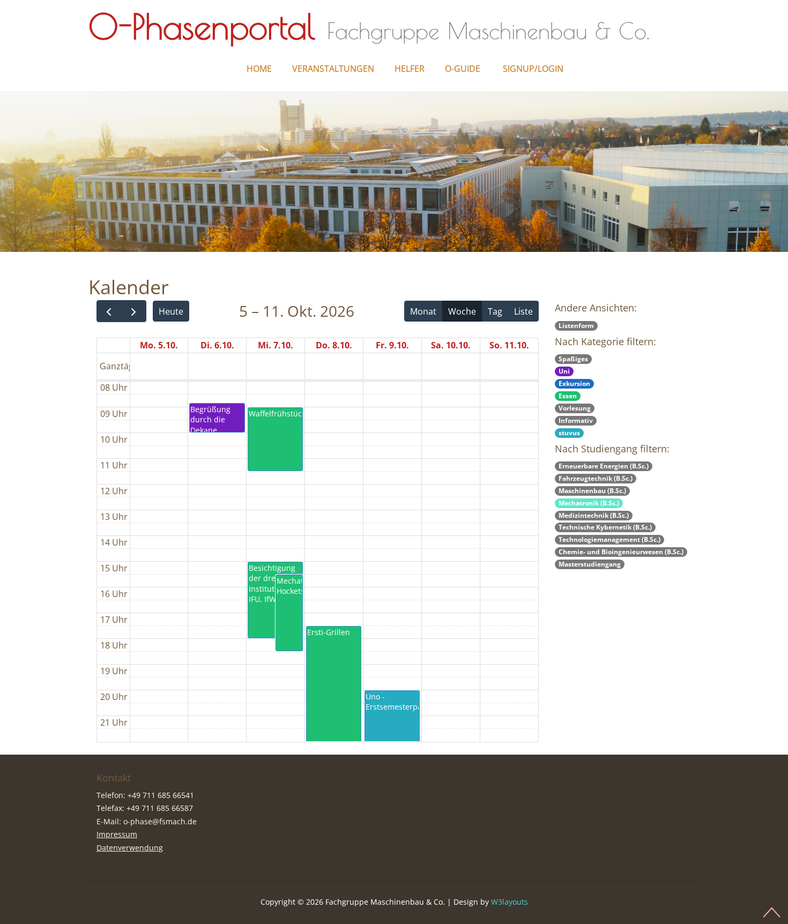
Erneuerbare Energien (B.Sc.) (604, 466)
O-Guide (462, 68)
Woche (462, 311)
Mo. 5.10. (159, 345)
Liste (523, 311)
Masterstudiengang (590, 564)
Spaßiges (573, 358)
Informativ (576, 420)
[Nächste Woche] (133, 311)
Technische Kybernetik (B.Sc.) (605, 527)
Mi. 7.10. (275, 345)
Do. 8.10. (334, 345)
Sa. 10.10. (451, 345)
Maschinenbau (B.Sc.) (592, 490)
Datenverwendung (129, 848)
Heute (171, 311)
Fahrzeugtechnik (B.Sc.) (596, 478)
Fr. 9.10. (392, 345)
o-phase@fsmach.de (160, 821)
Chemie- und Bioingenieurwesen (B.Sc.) (621, 551)
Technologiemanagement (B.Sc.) (609, 539)
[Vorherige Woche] (109, 311)
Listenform (576, 325)
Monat (423, 311)
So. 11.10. (509, 345)
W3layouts (509, 902)
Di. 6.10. (217, 345)
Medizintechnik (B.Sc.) (594, 515)
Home (259, 68)
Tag (495, 311)
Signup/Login (533, 68)
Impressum (116, 834)
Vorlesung (575, 408)
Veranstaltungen (333, 68)
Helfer (410, 68)
